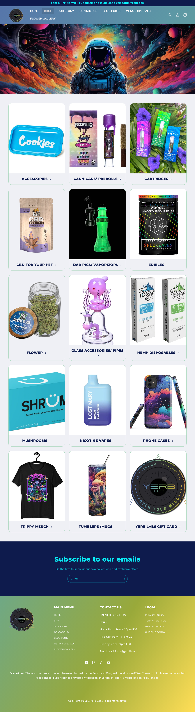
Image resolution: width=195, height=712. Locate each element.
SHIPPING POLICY (155, 632)
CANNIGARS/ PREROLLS (96, 179)
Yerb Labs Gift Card (156, 527)
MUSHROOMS (34, 441)
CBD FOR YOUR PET (34, 265)
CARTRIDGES (156, 179)
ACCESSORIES (35, 179)
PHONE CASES (156, 441)
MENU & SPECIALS (64, 643)
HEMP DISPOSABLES (156, 353)
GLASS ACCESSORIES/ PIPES (97, 351)
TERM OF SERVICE (155, 621)
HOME (57, 615)
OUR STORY (61, 626)
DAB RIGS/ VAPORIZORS (95, 265)
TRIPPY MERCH (35, 527)
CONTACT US (61, 632)
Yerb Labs (96, 701)
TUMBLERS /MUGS (95, 527)
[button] (170, 15)
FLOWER (35, 353)
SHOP (57, 621)
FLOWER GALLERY (64, 649)
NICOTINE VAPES (95, 441)
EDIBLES (156, 265)
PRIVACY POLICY (154, 615)
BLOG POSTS (61, 638)
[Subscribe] (124, 579)
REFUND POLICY (154, 626)
